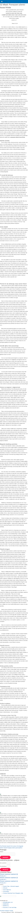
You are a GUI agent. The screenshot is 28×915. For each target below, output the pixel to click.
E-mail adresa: (3, 866)
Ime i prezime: (3, 862)
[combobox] (7, 854)
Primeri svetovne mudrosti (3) (9, 874)
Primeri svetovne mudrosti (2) (9, 877)
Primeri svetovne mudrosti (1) (9, 881)
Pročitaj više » (3, 875)
